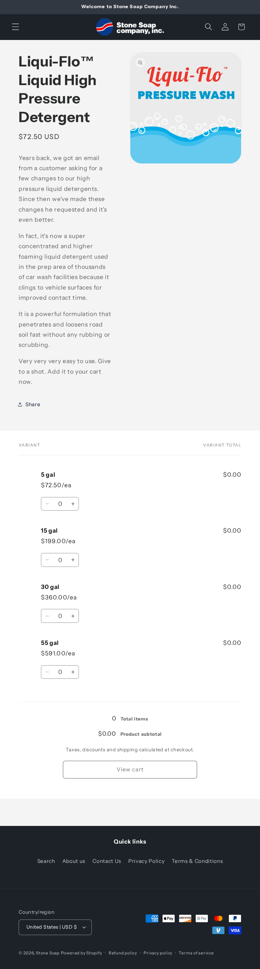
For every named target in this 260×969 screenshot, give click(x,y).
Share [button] (32, 404)
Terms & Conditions (197, 861)
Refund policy (123, 952)
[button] (15, 27)
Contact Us (106, 861)
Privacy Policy (146, 861)
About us (73, 861)
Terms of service (196, 952)
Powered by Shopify (81, 952)
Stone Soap (48, 952)
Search (46, 861)
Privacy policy (158, 952)
